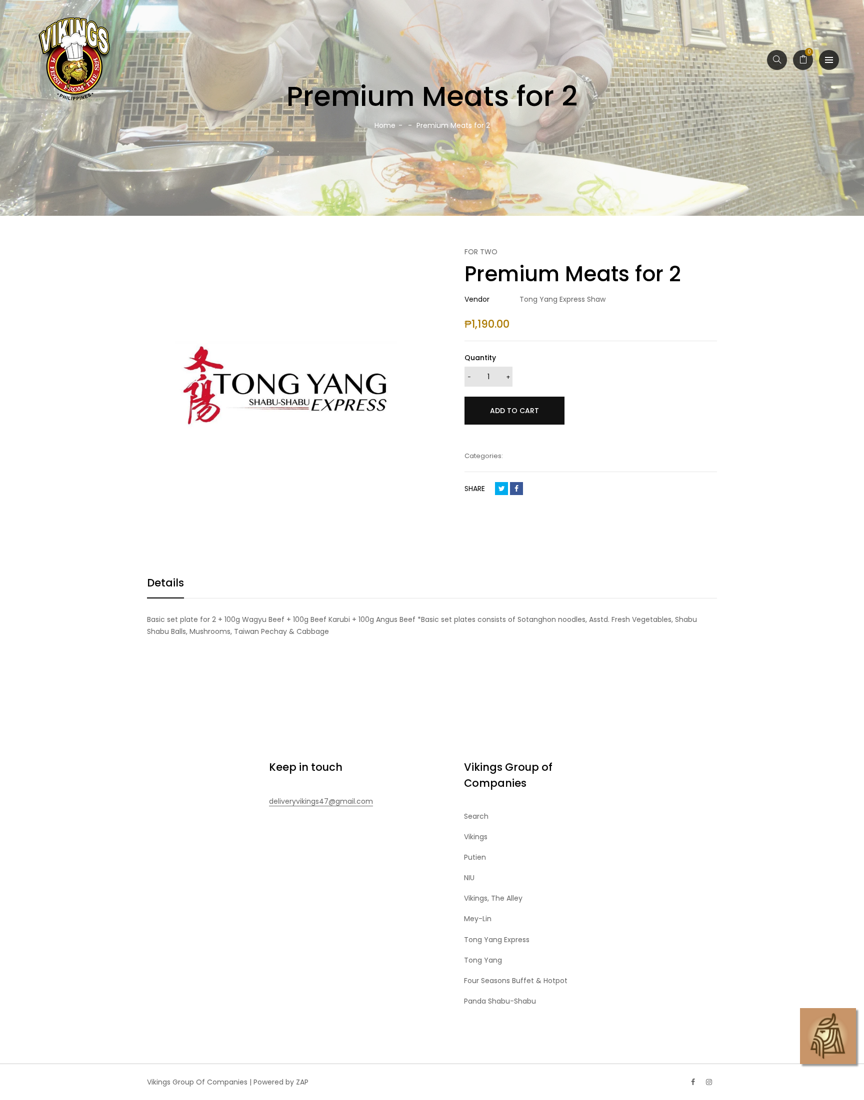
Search (476, 816)
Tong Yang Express (497, 940)
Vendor (477, 299)
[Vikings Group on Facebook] (693, 1082)
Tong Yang (483, 960)
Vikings (476, 837)
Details (165, 582)
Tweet (501, 488)
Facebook (516, 488)
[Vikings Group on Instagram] (709, 1082)
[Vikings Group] (75, 60)
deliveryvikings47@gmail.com (321, 801)
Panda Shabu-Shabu (500, 1001)
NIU (469, 878)
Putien (475, 857)
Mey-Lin (478, 919)
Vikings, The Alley (493, 898)
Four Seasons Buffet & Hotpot (516, 981)
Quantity (480, 358)
